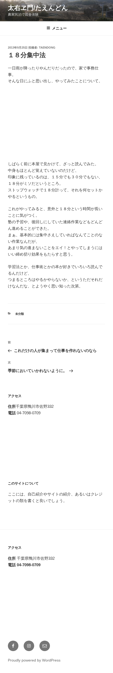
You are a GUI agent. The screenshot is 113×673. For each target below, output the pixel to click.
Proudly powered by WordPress (34, 660)
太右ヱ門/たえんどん (38, 7)
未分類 (19, 313)
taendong (47, 47)
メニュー (59, 28)
